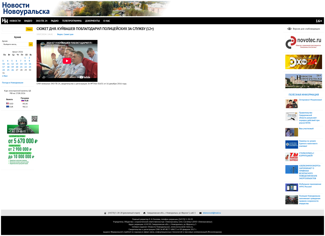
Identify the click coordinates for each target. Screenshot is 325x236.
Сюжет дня (68, 34)
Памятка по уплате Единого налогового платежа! (308, 143)
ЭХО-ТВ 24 (41, 20)
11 (8, 64)
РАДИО (55, 20)
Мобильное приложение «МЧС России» (310, 185)
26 (12, 70)
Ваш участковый (306, 128)
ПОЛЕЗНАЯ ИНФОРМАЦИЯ (304, 94)
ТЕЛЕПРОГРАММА (72, 20)
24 (3, 70)
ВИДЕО (28, 20)
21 (21, 67)
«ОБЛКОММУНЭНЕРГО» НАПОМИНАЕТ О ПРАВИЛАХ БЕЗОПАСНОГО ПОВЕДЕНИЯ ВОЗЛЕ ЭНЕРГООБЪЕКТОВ (310, 172)
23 (30, 67)
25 (8, 70)
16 (30, 64)
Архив (4, 41)
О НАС (106, 20)
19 (12, 67)
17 (3, 67)
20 (17, 67)
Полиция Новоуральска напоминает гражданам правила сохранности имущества (309, 200)
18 (8, 67)
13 (17, 64)
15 (26, 64)
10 (3, 64)
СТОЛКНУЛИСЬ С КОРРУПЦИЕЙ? (306, 154)
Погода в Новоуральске (12, 82)
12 (12, 64)
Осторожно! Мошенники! (310, 99)
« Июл (4, 76)
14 (21, 64)
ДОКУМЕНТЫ (92, 20)
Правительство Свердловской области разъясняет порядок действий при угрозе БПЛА (309, 117)
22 (26, 67)
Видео (60, 34)
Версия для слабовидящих (306, 28)
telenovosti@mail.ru (212, 213)
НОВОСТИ (15, 20)
